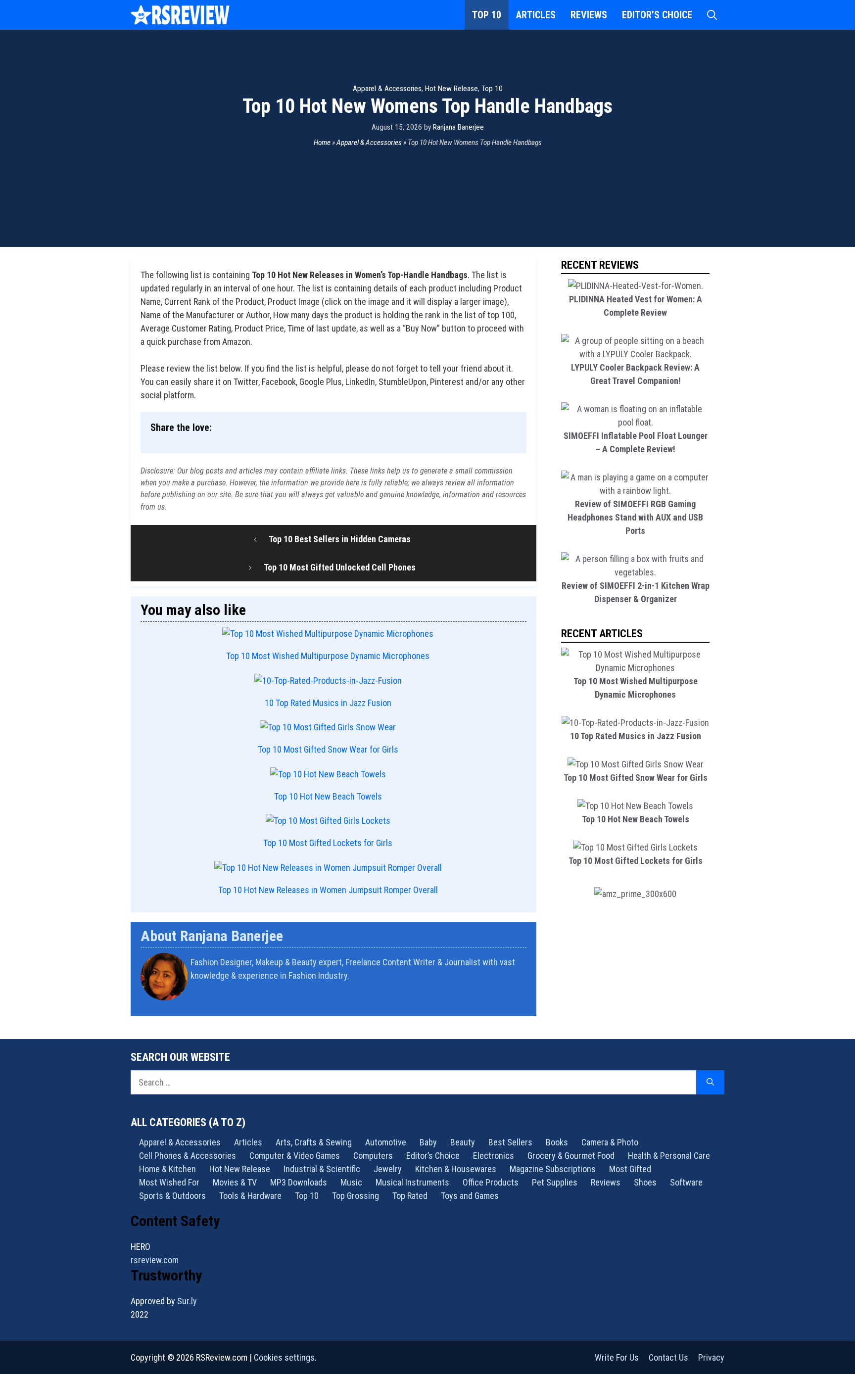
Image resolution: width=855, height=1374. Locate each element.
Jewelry (388, 1169)
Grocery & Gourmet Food (571, 1155)
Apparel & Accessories (387, 88)
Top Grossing (355, 1195)
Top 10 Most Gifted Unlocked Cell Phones (340, 567)
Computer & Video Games (294, 1155)
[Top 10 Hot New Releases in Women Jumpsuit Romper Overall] (328, 867)
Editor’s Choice (657, 15)
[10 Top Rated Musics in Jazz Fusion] (328, 680)
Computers (373, 1155)
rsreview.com (155, 1260)
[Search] (710, 1082)
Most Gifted (630, 1169)
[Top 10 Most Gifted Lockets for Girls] (328, 820)
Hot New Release (451, 88)
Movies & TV (235, 1182)
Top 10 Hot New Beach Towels (328, 796)
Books (557, 1142)
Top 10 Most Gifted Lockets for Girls (327, 843)
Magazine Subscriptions (553, 1169)
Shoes (645, 1182)
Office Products (491, 1182)
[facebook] (525, 1001)
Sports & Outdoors (172, 1195)
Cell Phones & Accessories (187, 1155)
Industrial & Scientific (322, 1169)
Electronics (493, 1155)
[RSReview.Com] (180, 15)
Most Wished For (169, 1182)
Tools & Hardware (250, 1195)
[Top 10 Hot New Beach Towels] (328, 774)
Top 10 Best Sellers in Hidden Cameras (340, 539)
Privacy (711, 1357)
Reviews (588, 15)
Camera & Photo (609, 1142)
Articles (536, 15)
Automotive (385, 1142)
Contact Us (668, 1357)
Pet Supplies (554, 1182)
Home (322, 142)
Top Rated (410, 1195)
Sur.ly (187, 1301)
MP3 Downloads (298, 1182)
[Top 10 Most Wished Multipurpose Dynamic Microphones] (327, 633)
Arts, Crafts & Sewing (314, 1142)
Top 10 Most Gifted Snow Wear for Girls (328, 749)
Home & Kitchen (167, 1169)
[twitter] (523, 1001)
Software (686, 1182)
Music (351, 1182)
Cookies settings (284, 1357)
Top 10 (486, 15)
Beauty (462, 1142)
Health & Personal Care (669, 1155)
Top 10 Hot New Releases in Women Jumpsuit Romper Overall (328, 890)
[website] (520, 1001)
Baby (428, 1142)
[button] (712, 15)
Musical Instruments (412, 1182)
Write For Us (617, 1357)
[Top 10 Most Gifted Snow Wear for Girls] (328, 727)
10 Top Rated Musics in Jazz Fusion (328, 703)
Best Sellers (510, 1142)
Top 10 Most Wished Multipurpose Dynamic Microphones (327, 656)
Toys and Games (470, 1195)
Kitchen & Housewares (455, 1169)
